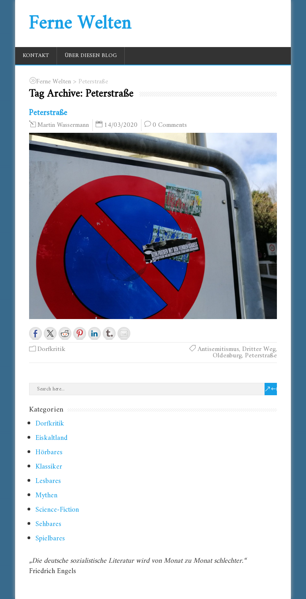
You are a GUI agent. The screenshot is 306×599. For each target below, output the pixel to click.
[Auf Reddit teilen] (65, 333)
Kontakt (36, 56)
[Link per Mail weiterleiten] (124, 333)
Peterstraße (48, 112)
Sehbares (48, 524)
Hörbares (49, 452)
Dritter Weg (259, 349)
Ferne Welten (80, 23)
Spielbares (50, 538)
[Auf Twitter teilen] (50, 333)
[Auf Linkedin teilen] (94, 333)
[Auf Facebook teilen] (35, 333)
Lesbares (48, 481)
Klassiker (48, 467)
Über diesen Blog (91, 56)
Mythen (46, 495)
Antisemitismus (218, 349)
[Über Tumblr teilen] (109, 333)
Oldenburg (227, 356)
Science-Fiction (57, 510)
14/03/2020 (120, 125)
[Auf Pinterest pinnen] (79, 333)
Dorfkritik (51, 349)
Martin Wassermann (63, 125)
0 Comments (170, 125)
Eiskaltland (51, 438)
